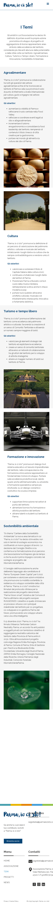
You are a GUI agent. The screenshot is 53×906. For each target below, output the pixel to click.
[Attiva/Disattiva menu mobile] (48, 3)
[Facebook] (34, 884)
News (7, 882)
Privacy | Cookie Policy (11, 901)
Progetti (9, 877)
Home (7, 861)
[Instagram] (38, 884)
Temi (6, 871)
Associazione (11, 866)
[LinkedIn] (43, 884)
